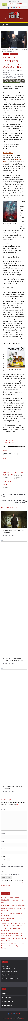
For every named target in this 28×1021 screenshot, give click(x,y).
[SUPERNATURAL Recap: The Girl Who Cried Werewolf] (14, 512)
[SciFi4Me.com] (3, 24)
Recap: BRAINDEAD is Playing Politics (15, 495)
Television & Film (14, 54)
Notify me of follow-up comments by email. (12, 868)
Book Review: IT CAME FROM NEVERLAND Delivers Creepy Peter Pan (12, 900)
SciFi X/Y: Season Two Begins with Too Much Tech (13, 501)
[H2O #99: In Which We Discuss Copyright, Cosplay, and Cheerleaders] (14, 541)
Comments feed (7, 1001)
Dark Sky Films (7, 74)
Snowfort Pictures (6, 77)
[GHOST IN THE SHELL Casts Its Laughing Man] (14, 669)
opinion (21, 76)
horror (21, 74)
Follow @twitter (8, 440)
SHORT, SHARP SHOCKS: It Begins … (18, 472)
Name (3, 833)
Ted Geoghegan (14, 77)
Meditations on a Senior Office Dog (13, 905)
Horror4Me (6, 54)
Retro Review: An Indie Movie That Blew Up (7, 483)
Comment (4, 809)
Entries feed (6, 997)
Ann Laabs (13, 70)
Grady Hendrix (16, 74)
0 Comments (7, 72)
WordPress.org (7, 1005)
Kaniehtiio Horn (11, 76)
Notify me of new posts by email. (11, 874)
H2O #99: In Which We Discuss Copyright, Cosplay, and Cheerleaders (13, 659)
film (11, 74)
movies (17, 76)
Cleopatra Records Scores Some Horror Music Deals (8, 472)
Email (2, 841)
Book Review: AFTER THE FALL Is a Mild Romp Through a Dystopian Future (12, 946)
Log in (4, 994)
